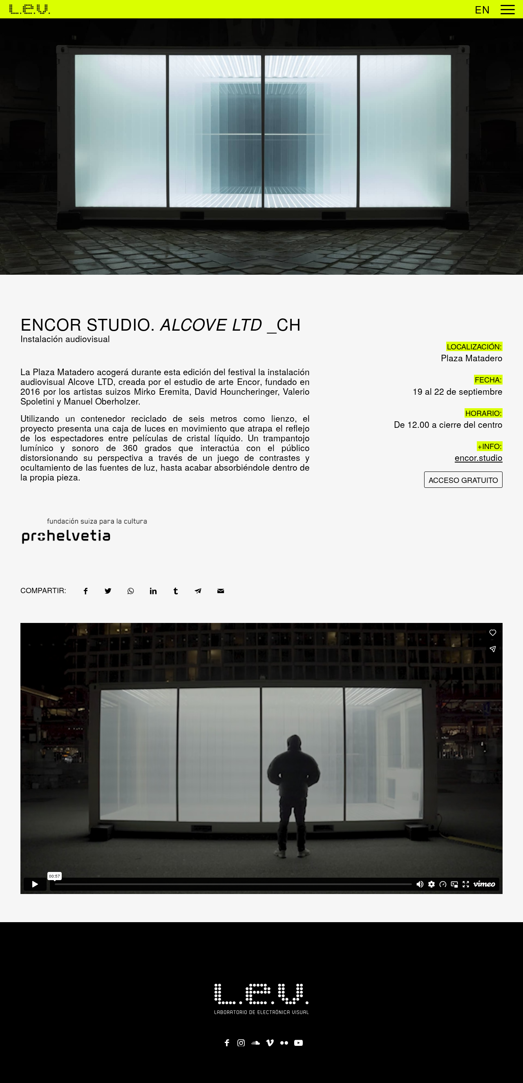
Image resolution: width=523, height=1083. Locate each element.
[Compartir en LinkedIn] (153, 590)
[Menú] (505, 9)
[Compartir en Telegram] (198, 590)
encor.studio (479, 457)
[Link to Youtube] (298, 1040)
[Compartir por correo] (220, 590)
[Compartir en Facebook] (85, 590)
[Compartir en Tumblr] (175, 590)
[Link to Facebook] (227, 1040)
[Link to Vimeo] (270, 1040)
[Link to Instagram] (241, 1040)
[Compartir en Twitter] (108, 590)
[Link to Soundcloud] (255, 1040)
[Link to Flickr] (284, 1040)
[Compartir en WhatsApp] (130, 590)
